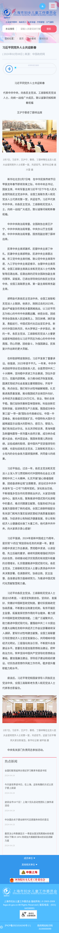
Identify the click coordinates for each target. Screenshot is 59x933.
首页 (21, 38)
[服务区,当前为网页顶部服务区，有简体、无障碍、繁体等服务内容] (41, 6)
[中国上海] (29, 872)
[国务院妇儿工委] (29, 880)
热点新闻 (11, 761)
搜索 (49, 29)
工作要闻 (31, 38)
